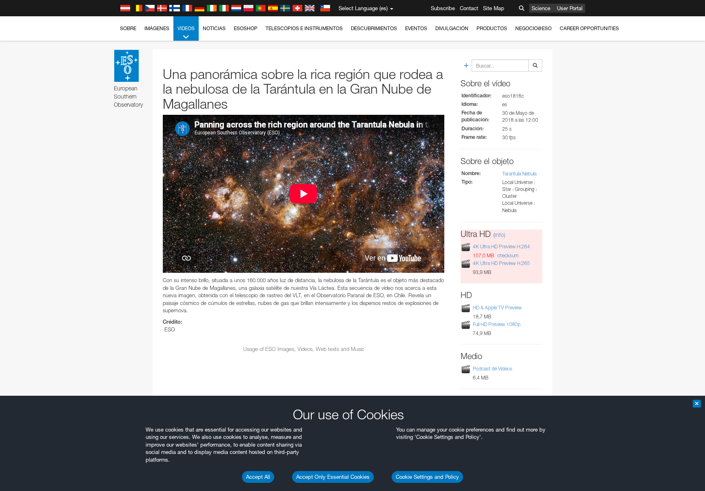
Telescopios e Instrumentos (304, 28)
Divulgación (451, 28)
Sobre (128, 28)
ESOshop (245, 28)
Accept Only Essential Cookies (333, 476)
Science (541, 8)
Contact (469, 8)
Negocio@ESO (533, 28)
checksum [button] (507, 255)
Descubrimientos (374, 28)
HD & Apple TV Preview (497, 308)
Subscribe (443, 8)
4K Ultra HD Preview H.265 (501, 263)
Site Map (493, 8)
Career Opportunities (589, 28)
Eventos (416, 28)
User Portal (570, 8)
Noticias (214, 28)
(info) (499, 234)
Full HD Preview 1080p (497, 324)
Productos (492, 28)
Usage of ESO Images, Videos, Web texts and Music (303, 349)
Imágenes (156, 28)
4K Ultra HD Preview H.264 (501, 246)
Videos (186, 28)
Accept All (258, 476)
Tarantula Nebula (519, 174)
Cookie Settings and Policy (427, 476)
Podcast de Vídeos (492, 369)
